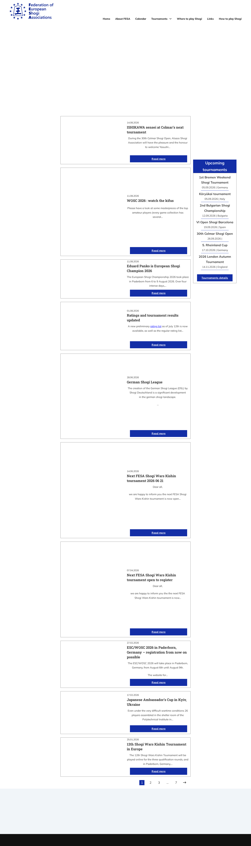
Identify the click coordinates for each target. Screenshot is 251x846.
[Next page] (184, 782)
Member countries (125, 817)
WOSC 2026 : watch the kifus (150, 200)
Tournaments (159, 18)
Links (210, 18)
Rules (125, 821)
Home (106, 18)
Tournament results (189, 812)
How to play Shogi (230, 18)
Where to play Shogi (189, 18)
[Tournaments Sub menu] (170, 18)
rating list (155, 326)
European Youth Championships (189, 821)
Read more (159, 158)
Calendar (140, 18)
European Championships (189, 817)
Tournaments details (214, 277)
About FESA (122, 18)
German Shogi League (145, 382)
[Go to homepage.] (31, 12)
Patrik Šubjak (137, 840)
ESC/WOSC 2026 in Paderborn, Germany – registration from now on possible (157, 652)
